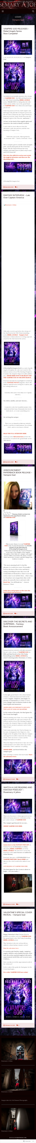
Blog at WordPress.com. (18, 1137)
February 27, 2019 (10, 779)
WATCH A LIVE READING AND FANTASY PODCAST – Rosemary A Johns (17, 789)
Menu (3, 11)
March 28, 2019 (9, 187)
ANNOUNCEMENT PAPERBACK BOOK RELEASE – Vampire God (17, 472)
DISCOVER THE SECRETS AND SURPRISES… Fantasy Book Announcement (17, 624)
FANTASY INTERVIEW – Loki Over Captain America (16, 196)
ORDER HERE (7, 749)
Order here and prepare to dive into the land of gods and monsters (16, 591)
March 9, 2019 (9, 613)
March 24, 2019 (9, 462)
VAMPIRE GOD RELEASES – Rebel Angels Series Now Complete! (16, 31)
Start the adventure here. (11, 948)
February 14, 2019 (10, 1025)
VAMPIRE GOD (10, 517)
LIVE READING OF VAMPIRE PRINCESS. (15, 866)
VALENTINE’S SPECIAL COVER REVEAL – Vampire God (17, 913)
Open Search (33, 11)
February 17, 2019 (10, 904)
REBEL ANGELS (21, 656)
